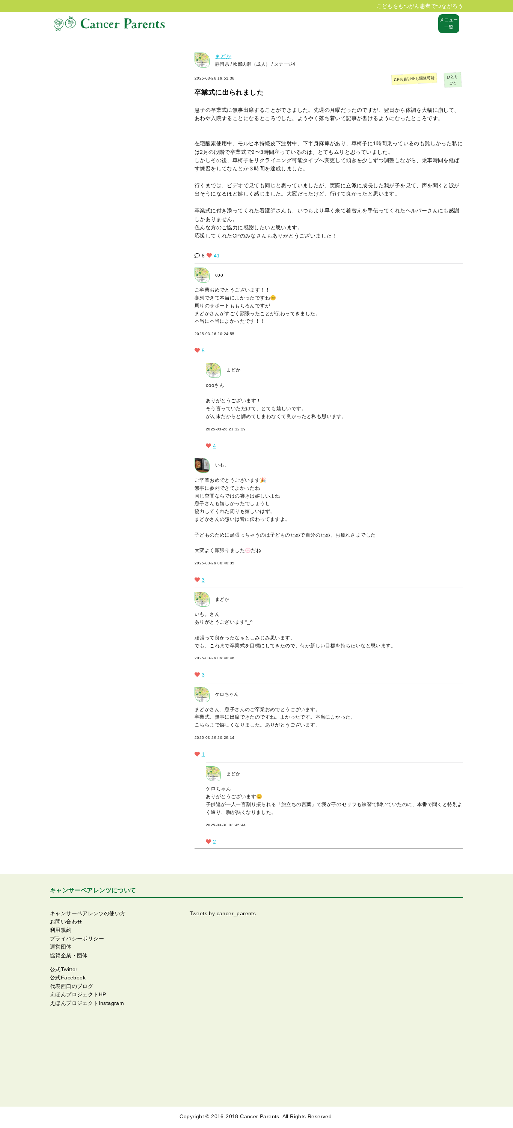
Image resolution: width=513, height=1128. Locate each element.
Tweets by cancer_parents (223, 913)
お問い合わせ (66, 922)
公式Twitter (64, 969)
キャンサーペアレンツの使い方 (88, 913)
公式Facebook (68, 978)
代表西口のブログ (71, 986)
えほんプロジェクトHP (78, 994)
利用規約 (61, 930)
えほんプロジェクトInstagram (87, 1003)
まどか (223, 56)
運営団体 (61, 947)
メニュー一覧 (448, 23)
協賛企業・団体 (69, 955)
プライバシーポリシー (77, 938)
